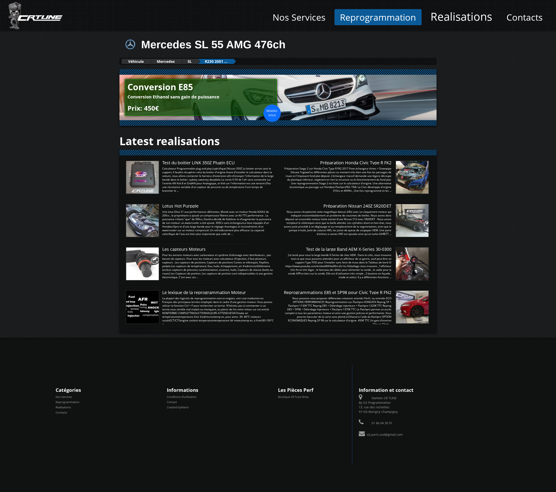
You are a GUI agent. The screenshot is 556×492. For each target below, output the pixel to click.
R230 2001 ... (216, 61)
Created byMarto (178, 407)
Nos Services (299, 17)
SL (190, 61)
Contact (172, 402)
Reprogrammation (378, 17)
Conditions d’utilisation (182, 397)
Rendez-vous (272, 113)
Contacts (524, 17)
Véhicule (136, 61)
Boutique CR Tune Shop (293, 397)
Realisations (461, 16)
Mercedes (166, 61)
